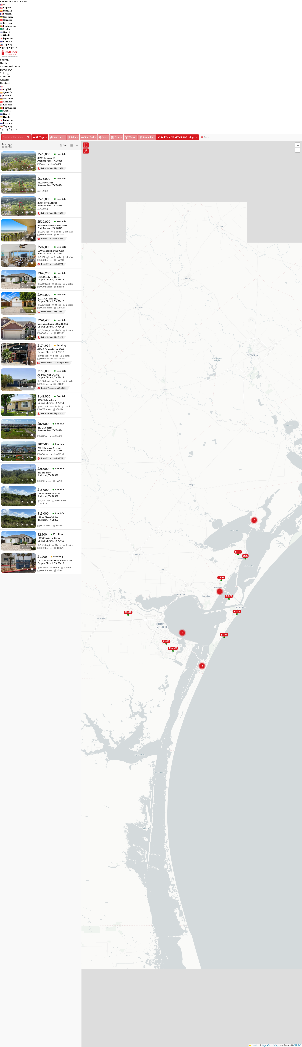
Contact (5, 83)
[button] (297, 145)
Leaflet (254, 1045)
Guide (4, 63)
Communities (8, 66)
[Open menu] (1, 132)
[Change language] (2, 4)
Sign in (13, 47)
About (3, 76)
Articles (4, 79)
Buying (4, 69)
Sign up (4, 47)
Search (4, 59)
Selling (4, 73)
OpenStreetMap (270, 1045)
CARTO (297, 1045)
